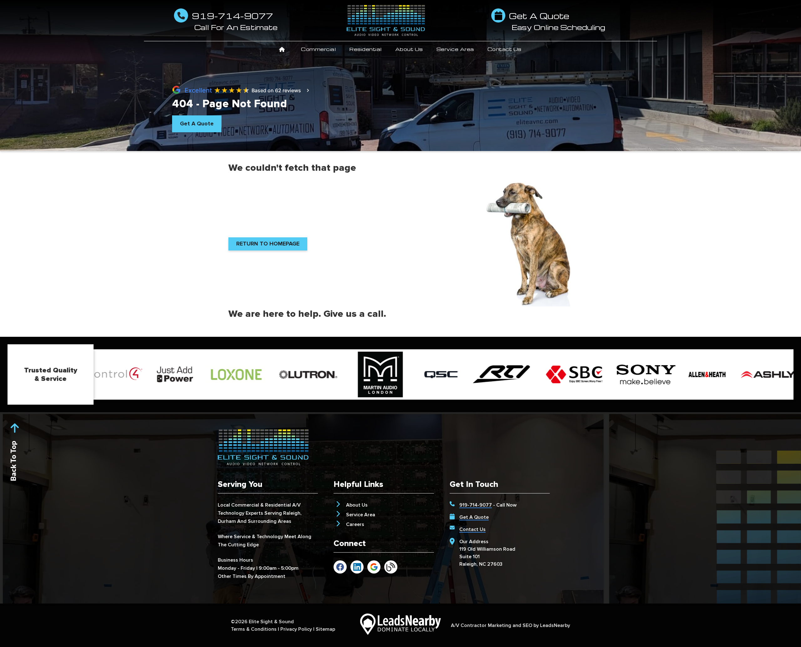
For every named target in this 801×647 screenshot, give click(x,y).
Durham (227, 521)
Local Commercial (238, 505)
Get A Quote (474, 517)
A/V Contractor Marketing (481, 625)
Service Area (455, 49)
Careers (355, 524)
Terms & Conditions (254, 629)
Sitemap (325, 629)
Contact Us (504, 49)
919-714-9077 (475, 505)
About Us (409, 49)
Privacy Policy (296, 629)
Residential (365, 49)
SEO (527, 625)
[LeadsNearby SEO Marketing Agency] (400, 625)
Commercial (318, 49)
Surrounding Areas (269, 521)
